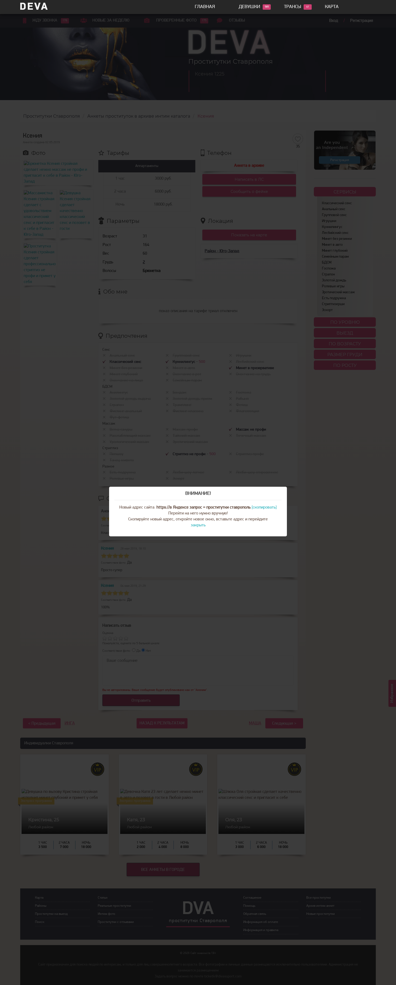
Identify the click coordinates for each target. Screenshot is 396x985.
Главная (205, 7)
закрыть (198, 525)
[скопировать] (264, 507)
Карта (332, 7)
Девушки (249, 7)
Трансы (292, 7)
